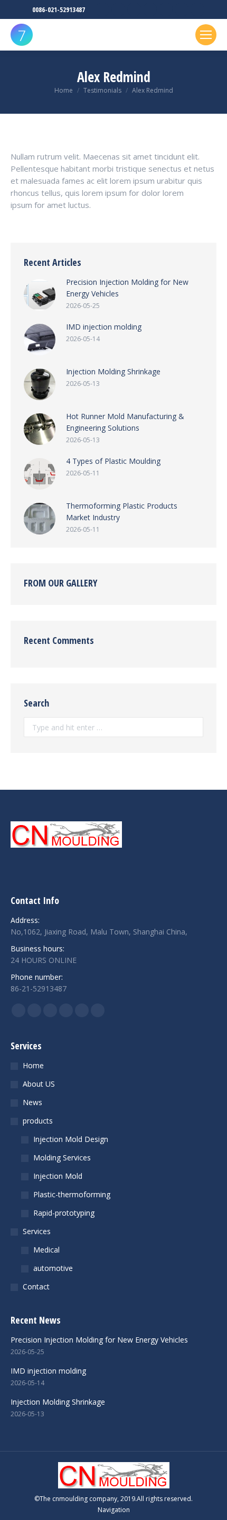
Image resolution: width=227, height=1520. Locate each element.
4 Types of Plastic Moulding (113, 461)
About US (39, 1084)
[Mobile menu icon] (205, 34)
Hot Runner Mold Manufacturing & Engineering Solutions (125, 422)
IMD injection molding (103, 327)
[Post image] (39, 295)
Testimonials (102, 90)
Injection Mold (57, 1176)
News (32, 1102)
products (38, 1121)
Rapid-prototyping (63, 1213)
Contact (36, 1286)
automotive (53, 1268)
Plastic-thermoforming (71, 1194)
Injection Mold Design (70, 1139)
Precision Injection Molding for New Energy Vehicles (127, 288)
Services (37, 1231)
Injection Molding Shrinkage (113, 371)
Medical (46, 1250)
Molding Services (62, 1158)
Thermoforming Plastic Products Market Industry (121, 511)
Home (63, 90)
